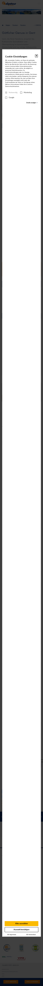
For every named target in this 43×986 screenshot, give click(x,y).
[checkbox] (6, 93)
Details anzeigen (31, 102)
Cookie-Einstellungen (16, 57)
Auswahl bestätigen (21, 930)
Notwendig (13, 92)
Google (11, 97)
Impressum (12, 934)
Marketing (28, 92)
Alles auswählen (21, 924)
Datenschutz (32, 934)
